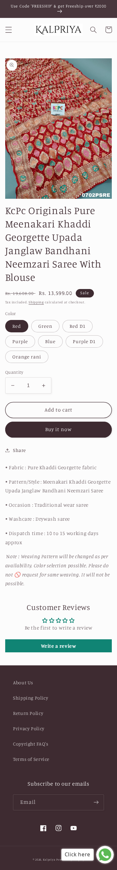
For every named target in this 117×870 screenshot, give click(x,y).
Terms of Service (31, 759)
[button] (8, 29)
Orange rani (27, 356)
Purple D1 (84, 341)
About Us (23, 682)
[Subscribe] (96, 802)
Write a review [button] (58, 646)
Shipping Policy (30, 698)
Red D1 (77, 326)
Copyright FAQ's (30, 744)
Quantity (14, 372)
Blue (50, 341)
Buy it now (58, 429)
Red (16, 326)
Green (45, 326)
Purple (20, 341)
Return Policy (28, 713)
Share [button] (19, 450)
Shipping (36, 302)
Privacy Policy (29, 728)
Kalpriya (49, 859)
